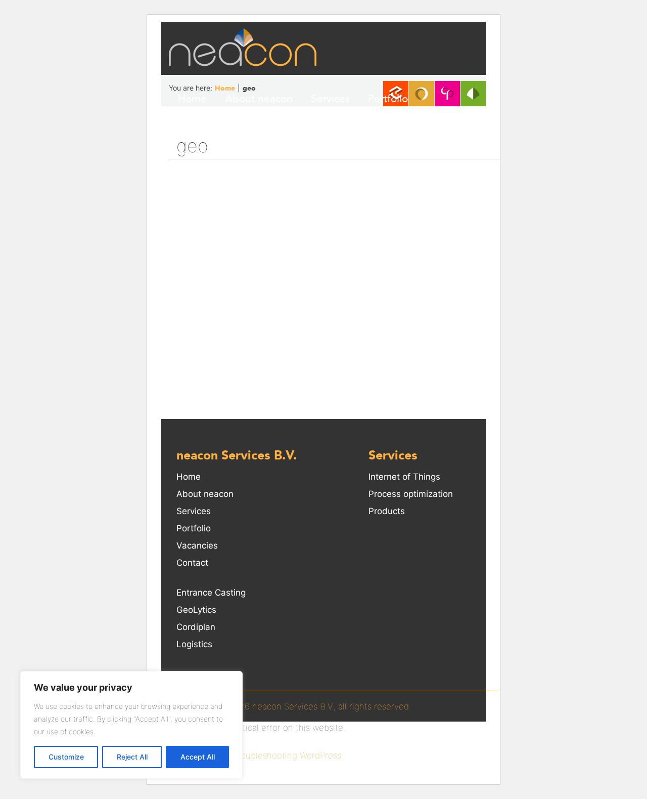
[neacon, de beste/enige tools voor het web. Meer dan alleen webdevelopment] (242, 47)
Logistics (194, 644)
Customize (66, 756)
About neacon (259, 99)
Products (386, 511)
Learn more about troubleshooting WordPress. (252, 755)
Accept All (197, 756)
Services (330, 99)
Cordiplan (195, 627)
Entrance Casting (211, 592)
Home (192, 99)
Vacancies (201, 152)
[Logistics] (473, 93)
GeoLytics (196, 610)
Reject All (132, 756)
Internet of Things (404, 477)
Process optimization (410, 494)
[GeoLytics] (421, 93)
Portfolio (388, 99)
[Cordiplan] (447, 93)
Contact (261, 152)
